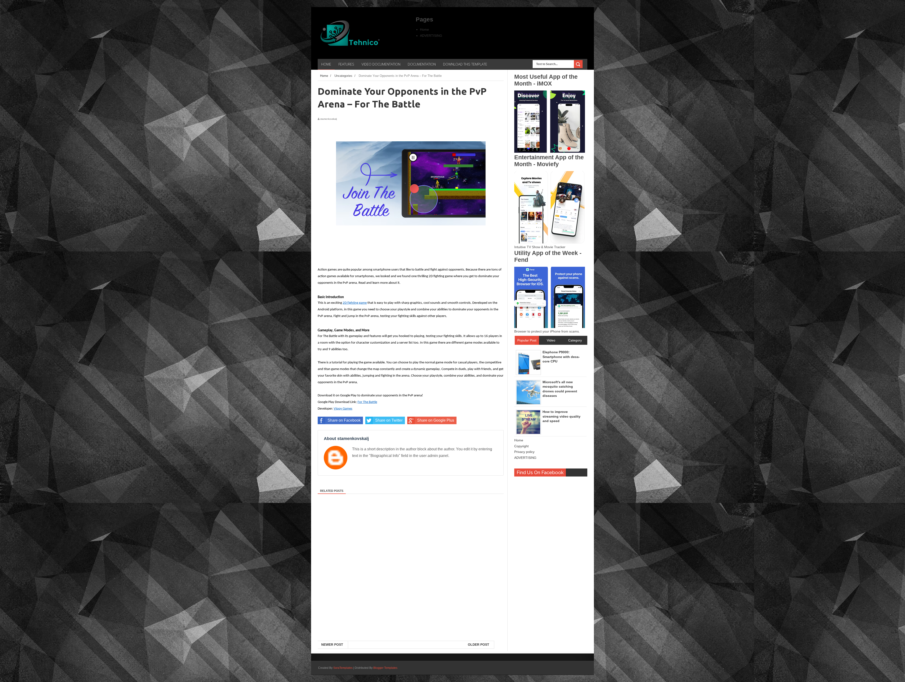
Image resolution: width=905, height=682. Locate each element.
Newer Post (332, 644)
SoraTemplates (343, 668)
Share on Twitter (389, 420)
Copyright (521, 446)
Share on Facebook (344, 420)
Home (424, 29)
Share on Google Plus (435, 420)
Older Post (478, 644)
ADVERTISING (431, 35)
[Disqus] (411, 580)
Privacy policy (524, 452)
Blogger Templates (385, 668)
